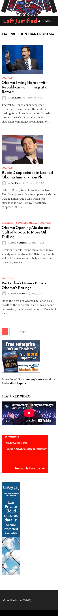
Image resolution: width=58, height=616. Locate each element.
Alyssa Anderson (19, 242)
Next (22, 331)
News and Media (26, 222)
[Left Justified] (29, 7)
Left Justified (20, 21)
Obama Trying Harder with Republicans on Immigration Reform (26, 87)
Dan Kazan (16, 97)
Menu (49, 20)
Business (7, 222)
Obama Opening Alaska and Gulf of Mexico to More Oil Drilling (26, 232)
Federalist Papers (14, 383)
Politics (7, 77)
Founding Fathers (34, 379)
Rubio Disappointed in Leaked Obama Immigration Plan (27, 175)
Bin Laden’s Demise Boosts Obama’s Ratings (24, 285)
